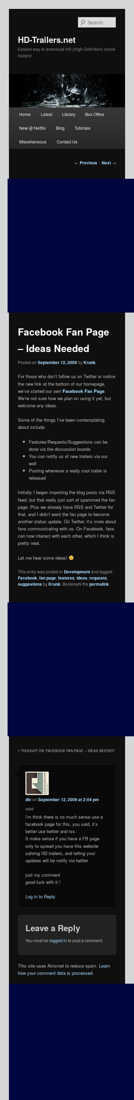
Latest (46, 114)
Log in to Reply (40, 896)
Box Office (94, 114)
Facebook (27, 578)
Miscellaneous (32, 141)
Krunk (89, 362)
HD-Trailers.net (47, 39)
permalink (99, 584)
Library (68, 114)
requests (98, 578)
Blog (60, 128)
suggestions (30, 584)
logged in (58, 940)
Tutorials (82, 128)
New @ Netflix (32, 128)
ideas (82, 578)
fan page (47, 578)
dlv (28, 799)
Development (77, 572)
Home (25, 114)
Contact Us (67, 141)
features (66, 578)
